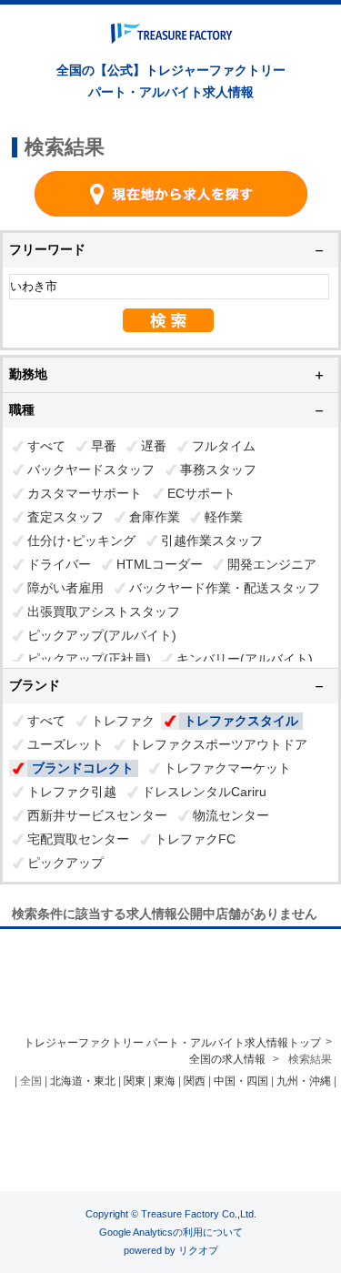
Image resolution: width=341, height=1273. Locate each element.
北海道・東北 (82, 1081)
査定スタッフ (65, 517)
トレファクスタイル (241, 720)
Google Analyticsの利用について (171, 1232)
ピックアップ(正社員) (89, 659)
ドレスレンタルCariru (204, 791)
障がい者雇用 (65, 588)
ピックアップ (65, 862)
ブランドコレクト (83, 768)
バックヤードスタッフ (91, 469)
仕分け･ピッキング (81, 540)
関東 (134, 1081)
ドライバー (59, 564)
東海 (165, 1081)
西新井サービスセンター (97, 815)
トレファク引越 (71, 791)
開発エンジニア (271, 564)
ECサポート (201, 493)
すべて (46, 446)
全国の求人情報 (228, 1059)
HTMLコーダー (159, 564)
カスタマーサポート (84, 493)
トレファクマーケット (227, 768)
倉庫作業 (154, 517)
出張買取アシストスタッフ (103, 611)
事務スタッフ (218, 469)
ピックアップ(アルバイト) (101, 635)
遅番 (153, 446)
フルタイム (224, 446)
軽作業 (224, 517)
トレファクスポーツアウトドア (218, 744)
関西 (195, 1081)
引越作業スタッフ (212, 540)
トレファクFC (195, 839)
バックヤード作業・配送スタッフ (224, 588)
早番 (103, 446)
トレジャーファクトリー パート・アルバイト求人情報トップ (172, 1042)
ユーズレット (65, 744)
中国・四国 (241, 1081)
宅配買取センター (78, 839)
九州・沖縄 (303, 1081)
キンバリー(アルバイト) (244, 659)
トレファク (123, 720)
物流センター (231, 815)
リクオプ (198, 1250)
